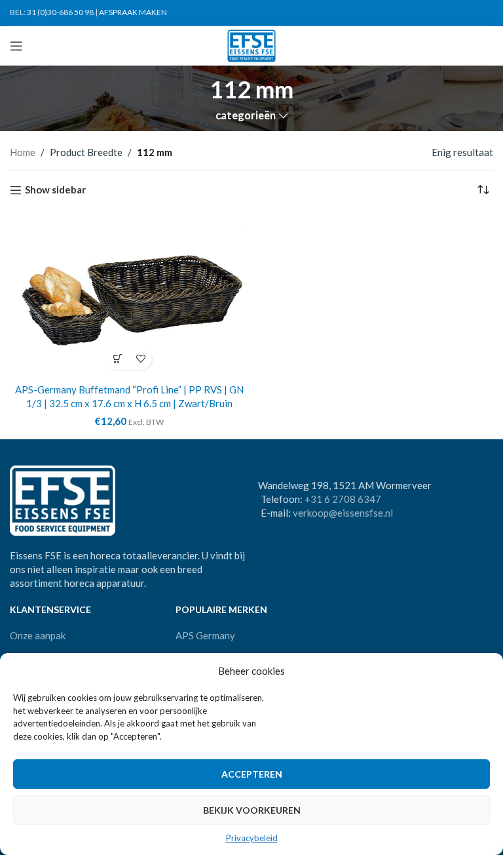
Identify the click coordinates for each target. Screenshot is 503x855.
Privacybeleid (252, 838)
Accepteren (251, 774)
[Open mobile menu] (16, 46)
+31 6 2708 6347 (343, 499)
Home (22, 152)
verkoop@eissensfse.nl (343, 513)
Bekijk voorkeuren (252, 810)
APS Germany (205, 635)
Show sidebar (55, 190)
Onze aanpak (37, 635)
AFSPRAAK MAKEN (133, 12)
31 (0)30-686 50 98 (60, 12)
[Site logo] (251, 44)
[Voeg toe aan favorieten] (140, 359)
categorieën (245, 115)
